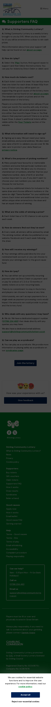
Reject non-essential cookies (25, 701)
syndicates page (14, 350)
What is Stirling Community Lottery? (23, 450)
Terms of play (12, 541)
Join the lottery (25, 363)
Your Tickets (24, 122)
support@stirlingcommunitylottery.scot (23, 331)
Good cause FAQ (14, 520)
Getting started (13, 523)
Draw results (12, 490)
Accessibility (12, 549)
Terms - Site (12, 538)
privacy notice (9, 150)
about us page (34, 50)
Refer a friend (12, 498)
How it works (12, 487)
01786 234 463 (10, 321)
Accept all (25, 695)
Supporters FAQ (13, 483)
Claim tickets (12, 480)
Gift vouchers (12, 476)
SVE (11, 655)
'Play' (17, 62)
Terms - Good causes (16, 534)
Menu (45, 8)
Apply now (11, 508)
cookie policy (25, 686)
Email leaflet (12, 516)
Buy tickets (11, 472)
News (8, 454)
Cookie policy (12, 462)
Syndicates (11, 494)
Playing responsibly (15, 556)
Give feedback (25, 400)
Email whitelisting (14, 545)
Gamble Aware (28, 632)
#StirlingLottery (14, 438)
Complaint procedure (16, 552)
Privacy (9, 458)
